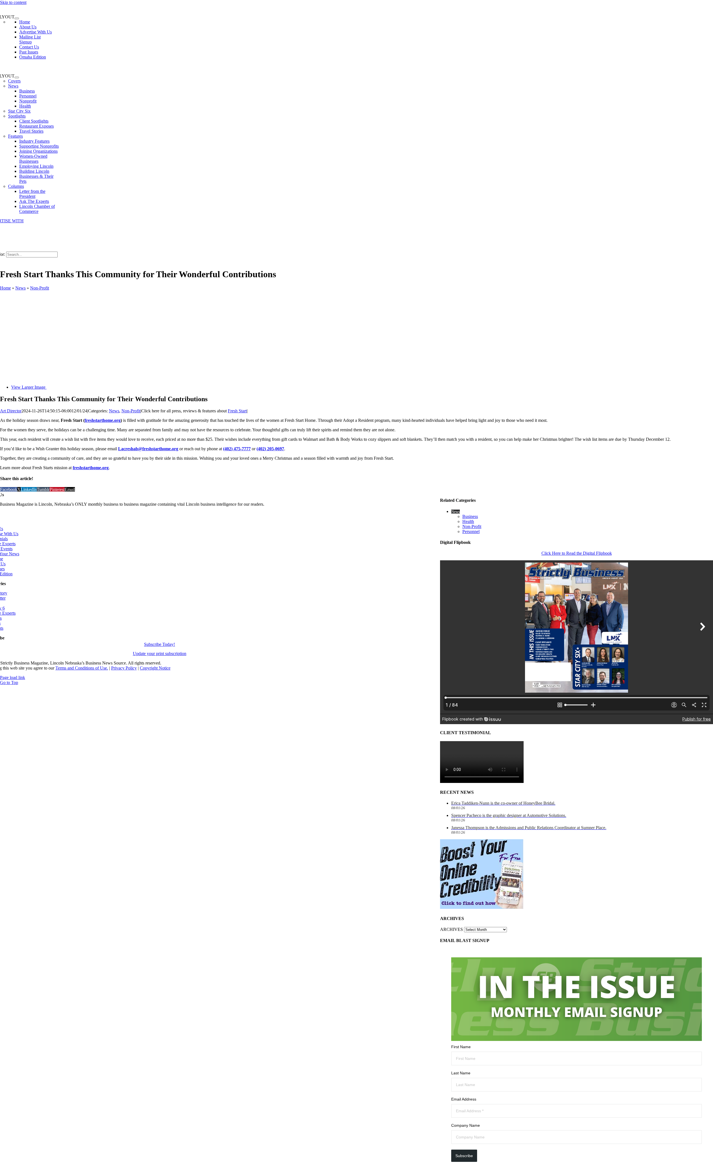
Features (15, 136)
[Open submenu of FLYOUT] (16, 18)
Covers (14, 81)
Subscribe (464, 1155)
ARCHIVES (451, 929)
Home (5, 288)
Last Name (460, 1073)
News (13, 86)
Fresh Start (237, 410)
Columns (16, 186)
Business (470, 516)
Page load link (12, 677)
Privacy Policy (124, 668)
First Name (461, 1047)
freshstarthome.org (103, 420)
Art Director (10, 410)
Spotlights (17, 116)
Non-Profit (39, 288)
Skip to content (13, 2)
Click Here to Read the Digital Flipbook (576, 553)
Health (468, 521)
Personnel (471, 531)
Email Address (463, 1099)
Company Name (465, 1125)
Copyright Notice (155, 668)
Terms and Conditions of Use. (81, 668)
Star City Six (19, 111)
